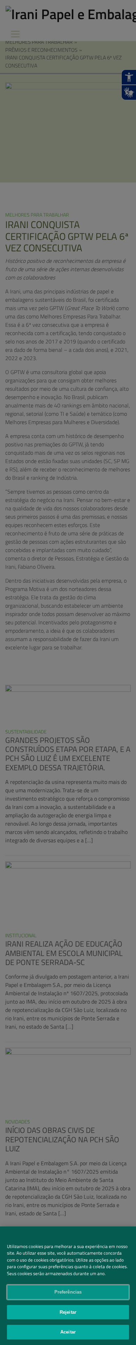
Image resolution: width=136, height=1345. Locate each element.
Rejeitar (68, 1312)
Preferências (68, 1292)
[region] (68, 1285)
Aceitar (68, 1332)
